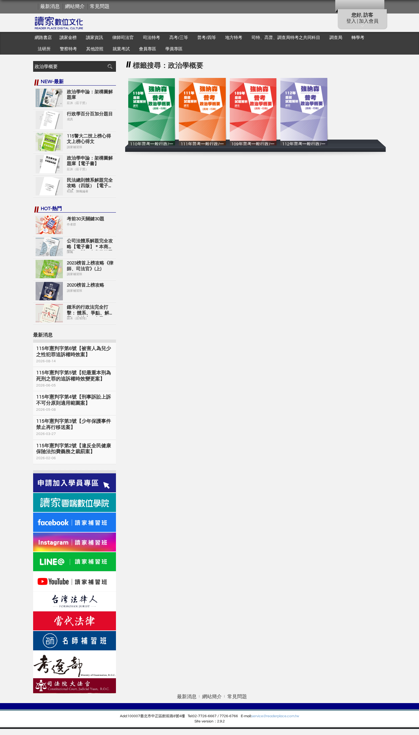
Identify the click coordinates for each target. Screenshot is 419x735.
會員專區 (147, 49)
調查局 (335, 38)
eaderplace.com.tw (283, 716)
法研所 (44, 49)
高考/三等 (178, 38)
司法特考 (151, 38)
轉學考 (358, 38)
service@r (259, 716)
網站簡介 (75, 6)
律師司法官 (123, 38)
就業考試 (121, 49)
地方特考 (233, 38)
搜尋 (110, 66)
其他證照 (94, 49)
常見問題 (100, 6)
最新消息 (50, 6)
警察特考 (68, 49)
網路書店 (43, 38)
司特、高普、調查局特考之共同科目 (286, 38)
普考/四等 (206, 38)
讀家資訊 (94, 38)
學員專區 (174, 49)
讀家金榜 (68, 38)
